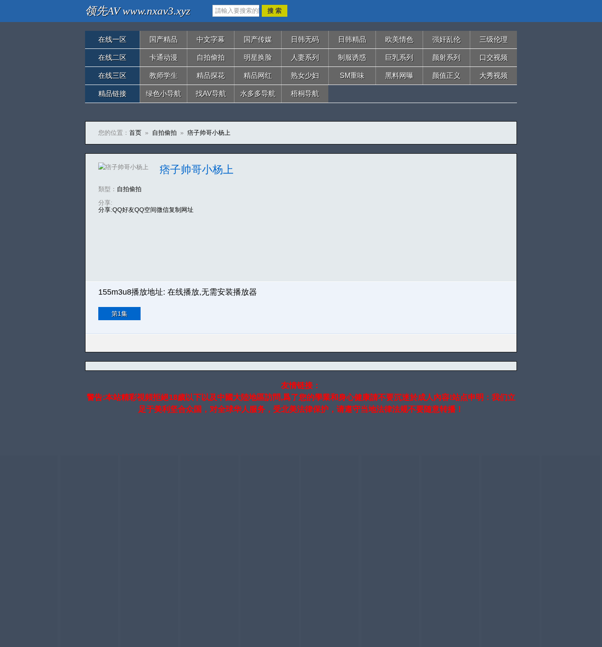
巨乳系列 (399, 57)
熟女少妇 (305, 75)
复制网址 (181, 209)
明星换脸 (258, 57)
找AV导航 (211, 93)
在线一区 (112, 39)
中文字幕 (211, 39)
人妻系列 (305, 57)
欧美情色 (399, 39)
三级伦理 (493, 39)
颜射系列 (446, 57)
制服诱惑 (352, 57)
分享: (105, 209)
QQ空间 (145, 209)
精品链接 (112, 93)
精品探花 (211, 75)
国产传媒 (258, 39)
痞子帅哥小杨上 (208, 132)
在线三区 (112, 75)
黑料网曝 (399, 75)
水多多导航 (257, 93)
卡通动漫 (163, 57)
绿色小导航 (163, 93)
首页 (135, 132)
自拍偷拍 (211, 57)
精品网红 (258, 75)
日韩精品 (352, 39)
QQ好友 (123, 209)
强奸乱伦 (446, 39)
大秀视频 (493, 75)
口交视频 (493, 57)
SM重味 (352, 75)
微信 (162, 209)
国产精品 (163, 39)
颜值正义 (446, 75)
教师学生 (163, 75)
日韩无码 (305, 39)
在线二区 (112, 57)
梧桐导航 (305, 93)
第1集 (119, 313)
